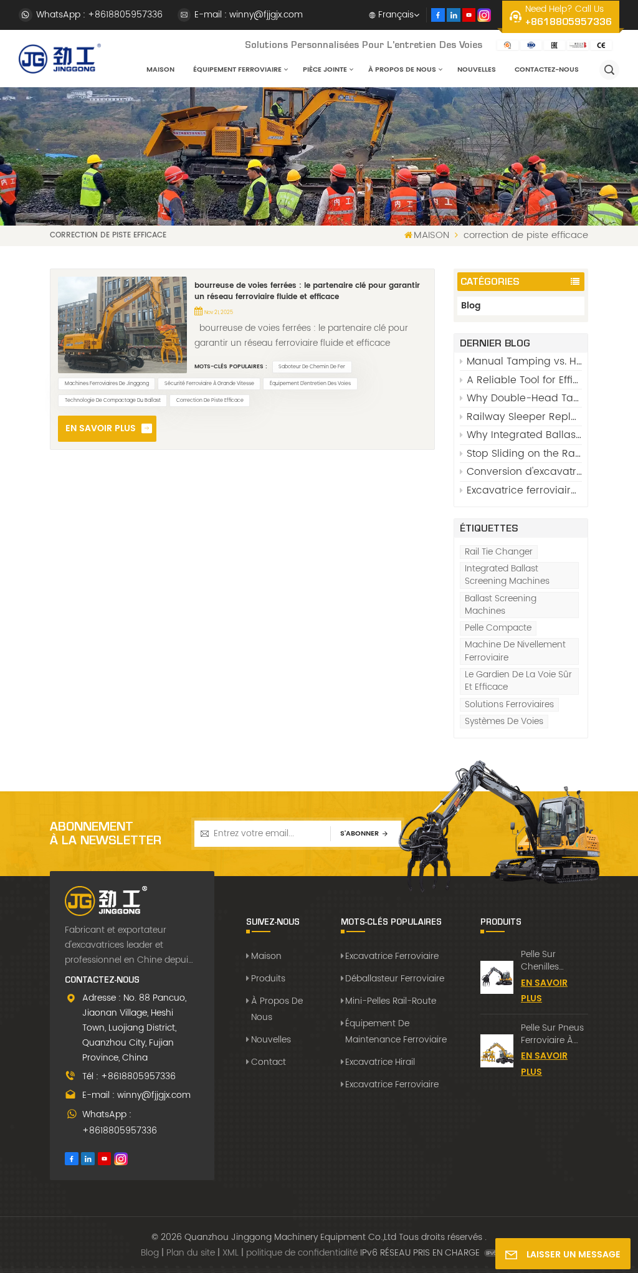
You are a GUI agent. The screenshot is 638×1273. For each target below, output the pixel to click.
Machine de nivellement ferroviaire (515, 651)
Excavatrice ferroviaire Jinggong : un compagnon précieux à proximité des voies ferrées (524, 490)
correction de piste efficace (210, 400)
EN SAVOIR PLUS (100, 428)
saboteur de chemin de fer (312, 367)
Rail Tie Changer (499, 552)
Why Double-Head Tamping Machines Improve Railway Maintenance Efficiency (524, 398)
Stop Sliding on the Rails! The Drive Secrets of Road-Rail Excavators (524, 454)
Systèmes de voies (504, 721)
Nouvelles (476, 69)
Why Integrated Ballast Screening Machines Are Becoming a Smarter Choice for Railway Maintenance (524, 435)
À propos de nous (402, 69)
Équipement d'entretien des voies (310, 383)
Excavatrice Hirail (380, 1062)
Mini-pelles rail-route (390, 1001)
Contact (268, 1062)
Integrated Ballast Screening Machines (507, 575)
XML (230, 1253)
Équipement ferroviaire (237, 69)
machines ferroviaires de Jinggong (107, 383)
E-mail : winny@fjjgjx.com (248, 14)
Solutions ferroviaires (509, 705)
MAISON (160, 69)
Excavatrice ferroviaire (392, 956)
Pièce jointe (325, 69)
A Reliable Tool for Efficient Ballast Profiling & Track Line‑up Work (524, 380)
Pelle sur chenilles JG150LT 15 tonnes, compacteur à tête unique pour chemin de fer (552, 960)
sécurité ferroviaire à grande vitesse (209, 383)
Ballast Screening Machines (500, 605)
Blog (471, 305)
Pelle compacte (498, 628)
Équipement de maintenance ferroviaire (396, 1031)
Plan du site (190, 1253)
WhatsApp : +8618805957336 (99, 14)
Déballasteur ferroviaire (394, 978)
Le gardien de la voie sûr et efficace (518, 681)
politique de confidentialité (302, 1253)
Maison (266, 956)
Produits (268, 978)
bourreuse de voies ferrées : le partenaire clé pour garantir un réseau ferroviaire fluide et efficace (307, 291)
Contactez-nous (547, 69)
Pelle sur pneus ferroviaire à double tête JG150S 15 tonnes (552, 1034)
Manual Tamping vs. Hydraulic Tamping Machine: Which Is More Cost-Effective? (524, 361)
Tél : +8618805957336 (129, 1076)
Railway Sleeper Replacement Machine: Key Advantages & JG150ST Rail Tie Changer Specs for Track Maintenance (524, 417)
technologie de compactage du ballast (113, 400)
